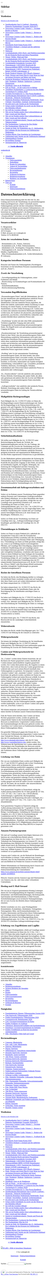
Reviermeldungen (16, 170)
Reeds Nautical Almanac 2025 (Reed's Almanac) (22, 73)
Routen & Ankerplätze (18, 164)
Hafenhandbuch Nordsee (14, 138)
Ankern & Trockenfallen (18, 166)
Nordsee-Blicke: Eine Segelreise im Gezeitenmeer (23, 134)
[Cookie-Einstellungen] (3, 1272)
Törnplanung (10, 158)
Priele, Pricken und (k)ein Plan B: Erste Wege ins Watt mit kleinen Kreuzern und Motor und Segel (24, 76)
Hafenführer (14, 162)
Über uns (8, 182)
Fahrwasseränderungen (18, 168)
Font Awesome (13, 1274)
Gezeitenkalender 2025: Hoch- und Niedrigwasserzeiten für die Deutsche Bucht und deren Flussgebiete (25, 60)
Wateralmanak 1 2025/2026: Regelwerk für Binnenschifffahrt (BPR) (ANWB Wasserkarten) (22, 66)
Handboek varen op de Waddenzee (17, 85)
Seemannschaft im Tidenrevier (16, 142)
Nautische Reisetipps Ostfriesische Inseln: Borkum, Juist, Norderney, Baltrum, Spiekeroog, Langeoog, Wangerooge (23, 81)
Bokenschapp (10, 180)
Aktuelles (8, 156)
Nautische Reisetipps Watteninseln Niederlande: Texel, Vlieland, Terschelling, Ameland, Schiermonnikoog (24, 101)
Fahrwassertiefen (16, 160)
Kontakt (13, 185)
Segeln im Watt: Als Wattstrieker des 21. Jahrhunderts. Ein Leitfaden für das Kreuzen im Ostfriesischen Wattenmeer (24, 130)
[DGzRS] (16, 1248)
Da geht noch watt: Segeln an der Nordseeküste (22, 104)
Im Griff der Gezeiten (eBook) (16, 110)
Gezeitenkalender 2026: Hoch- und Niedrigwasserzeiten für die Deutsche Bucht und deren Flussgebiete (25, 54)
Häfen (7, 990)
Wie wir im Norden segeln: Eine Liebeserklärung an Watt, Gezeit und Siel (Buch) (23, 113)
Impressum (14, 187)
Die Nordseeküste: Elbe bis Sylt (16, 126)
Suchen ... (4, 1264)
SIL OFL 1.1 (34, 1274)
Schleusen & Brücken (17, 174)
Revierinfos (14, 172)
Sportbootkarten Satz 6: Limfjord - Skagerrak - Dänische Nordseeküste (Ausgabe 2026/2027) (21, 25)
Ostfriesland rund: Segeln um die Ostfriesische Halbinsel (25, 136)
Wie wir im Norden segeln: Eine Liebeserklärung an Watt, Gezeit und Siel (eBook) (23, 117)
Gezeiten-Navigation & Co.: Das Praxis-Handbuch (23, 94)
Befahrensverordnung (17, 176)
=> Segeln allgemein (15, 1242)
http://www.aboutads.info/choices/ (13, 740)
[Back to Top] (2, 1246)
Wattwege (8, 51)
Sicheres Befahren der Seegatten (16, 988)
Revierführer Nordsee (13, 140)
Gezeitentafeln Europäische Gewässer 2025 (20, 63)
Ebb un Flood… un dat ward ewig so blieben (21, 87)
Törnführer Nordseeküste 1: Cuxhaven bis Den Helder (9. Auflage (24, 91)
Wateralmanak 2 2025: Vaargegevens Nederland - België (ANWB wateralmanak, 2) (22, 70)
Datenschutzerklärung (17, 189)
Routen (7, 992)
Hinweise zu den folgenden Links (9, 20)
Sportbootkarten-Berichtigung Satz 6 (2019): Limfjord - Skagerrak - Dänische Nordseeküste (24, 97)
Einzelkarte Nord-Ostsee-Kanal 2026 (18, 45)
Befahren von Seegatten (18, 178)
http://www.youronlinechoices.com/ (13, 742)
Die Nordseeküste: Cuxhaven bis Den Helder (21, 124)
